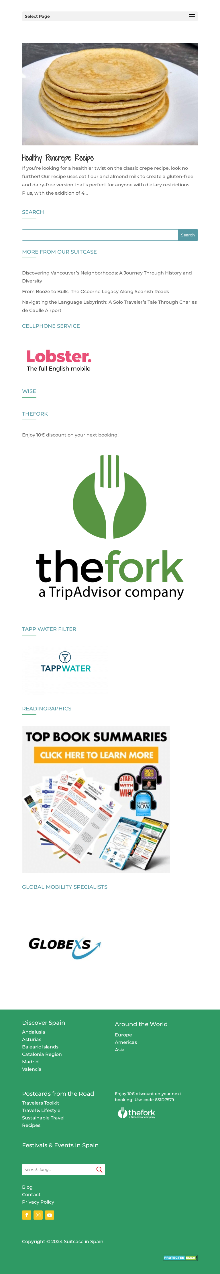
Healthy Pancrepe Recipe (58, 157)
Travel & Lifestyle (41, 1110)
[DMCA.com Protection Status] (180, 1259)
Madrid (30, 1061)
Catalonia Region (42, 1054)
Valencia (32, 1069)
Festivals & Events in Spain (60, 1145)
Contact (31, 1194)
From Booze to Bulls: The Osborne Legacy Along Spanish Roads (95, 291)
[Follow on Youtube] (49, 1215)
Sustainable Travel (43, 1118)
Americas (126, 1042)
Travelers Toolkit (40, 1103)
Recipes (31, 1125)
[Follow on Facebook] (26, 1215)
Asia (120, 1049)
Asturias (31, 1039)
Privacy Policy (38, 1202)
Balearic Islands (40, 1047)
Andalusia (33, 1032)
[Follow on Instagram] (38, 1215)
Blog (27, 1187)
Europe (123, 1035)
